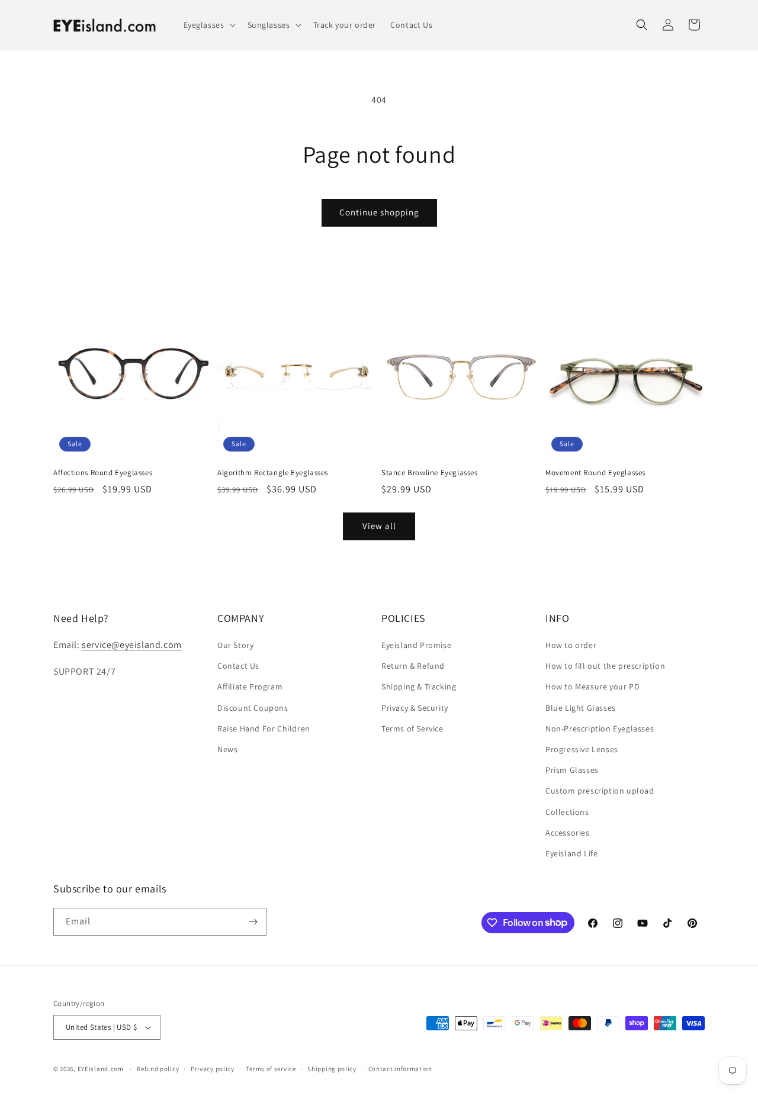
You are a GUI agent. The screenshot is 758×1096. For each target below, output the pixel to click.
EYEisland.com (101, 1069)
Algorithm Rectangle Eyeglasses (272, 473)
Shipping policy (331, 1069)
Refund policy (158, 1069)
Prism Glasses (572, 770)
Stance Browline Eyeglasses (429, 473)
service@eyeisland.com (132, 645)
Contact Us (238, 665)
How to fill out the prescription (605, 665)
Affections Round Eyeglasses (102, 473)
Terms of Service (412, 728)
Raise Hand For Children (263, 728)
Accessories (567, 832)
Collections (567, 812)
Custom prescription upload (599, 790)
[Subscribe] (253, 922)
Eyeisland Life (571, 853)
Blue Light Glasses (580, 707)
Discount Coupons (252, 707)
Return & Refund (413, 665)
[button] (208, 24)
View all (379, 525)
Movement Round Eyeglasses (595, 473)
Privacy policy (213, 1069)
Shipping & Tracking (418, 686)
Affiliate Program (249, 686)
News (227, 749)
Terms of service (271, 1069)
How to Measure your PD (592, 686)
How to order (570, 645)
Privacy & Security (414, 707)
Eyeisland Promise (416, 645)
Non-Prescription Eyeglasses (599, 728)
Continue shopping (379, 212)
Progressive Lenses (581, 749)
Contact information (400, 1069)
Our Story (235, 645)
